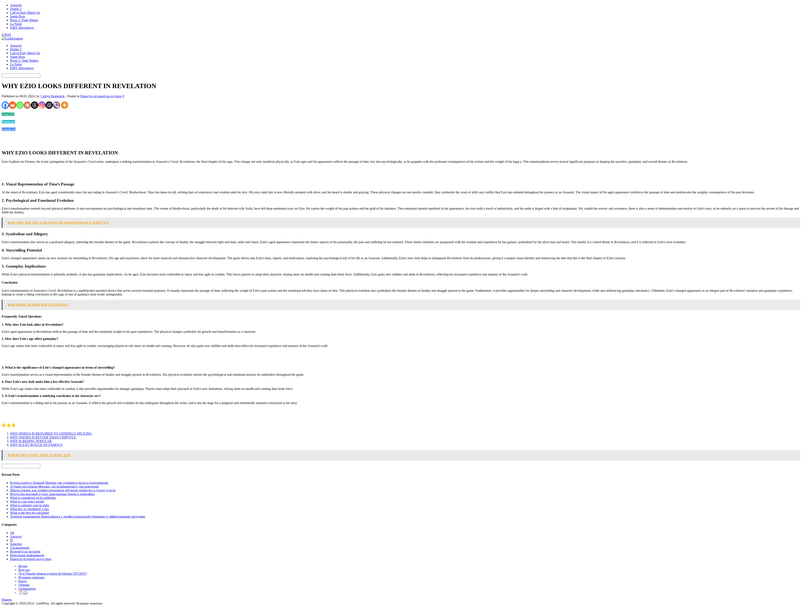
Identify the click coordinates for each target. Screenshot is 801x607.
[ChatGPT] (49, 105)
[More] (64, 105)
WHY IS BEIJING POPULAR (31, 441)
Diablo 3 (15, 9)
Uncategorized (19, 547)
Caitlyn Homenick (52, 96)
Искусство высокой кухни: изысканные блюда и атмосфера (52, 494)
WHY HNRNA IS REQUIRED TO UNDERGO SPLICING (51, 433)
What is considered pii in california (33, 497)
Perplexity (8, 122)
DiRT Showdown (22, 27)
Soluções (16, 544)
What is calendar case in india (29, 505)
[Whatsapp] (20, 105)
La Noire (16, 24)
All (12, 532)
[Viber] (56, 105)
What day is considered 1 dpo (29, 509)
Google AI (9, 129)
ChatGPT (8, 114)
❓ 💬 (23, 592)
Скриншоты (27, 588)
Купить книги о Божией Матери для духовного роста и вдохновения (59, 482)
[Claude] (27, 105)
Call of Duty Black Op (25, 12)
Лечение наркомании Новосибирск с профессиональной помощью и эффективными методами (77, 516)
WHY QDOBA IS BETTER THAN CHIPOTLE (43, 437)
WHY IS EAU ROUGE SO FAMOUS (36, 445)
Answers (16, 5)
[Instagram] (41, 105)
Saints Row (17, 16)
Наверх (7, 599)
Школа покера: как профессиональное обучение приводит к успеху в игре (63, 490)
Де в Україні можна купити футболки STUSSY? (52, 573)
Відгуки (24, 570)
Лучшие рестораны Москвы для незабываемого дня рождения (54, 486)
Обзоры (23, 585)
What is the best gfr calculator (29, 512)
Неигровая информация (27, 555)
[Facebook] (5, 105)
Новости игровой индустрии (101, 96)
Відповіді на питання (25, 551)
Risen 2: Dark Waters (24, 20)
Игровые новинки (31, 577)
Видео (22, 566)
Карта (22, 581)
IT (11, 540)
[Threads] (34, 105)
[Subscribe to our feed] (6, 34)
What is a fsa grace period (27, 501)
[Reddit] (12, 105)
